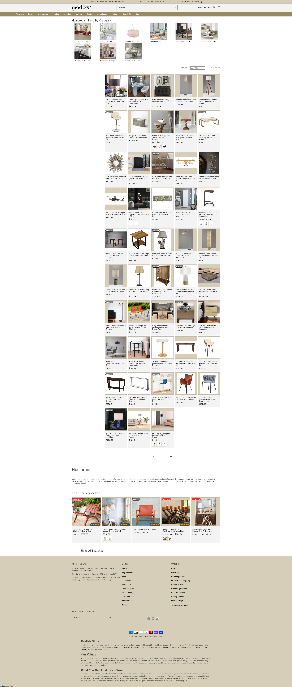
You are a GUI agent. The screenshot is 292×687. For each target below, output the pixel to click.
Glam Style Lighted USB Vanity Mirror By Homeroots (138, 101)
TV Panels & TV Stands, (169, 647)
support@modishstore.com (87, 580)
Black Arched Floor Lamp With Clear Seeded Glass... (116, 327)
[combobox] (146, 7)
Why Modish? (127, 572)
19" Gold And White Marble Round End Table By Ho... (162, 363)
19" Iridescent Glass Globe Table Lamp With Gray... (115, 101)
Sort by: (184, 68)
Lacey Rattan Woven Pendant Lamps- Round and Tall (114, 530)
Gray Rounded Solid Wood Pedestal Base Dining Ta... (160, 327)
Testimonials (127, 581)
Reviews (125, 605)
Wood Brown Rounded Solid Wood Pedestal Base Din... (184, 137)
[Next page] (177, 456)
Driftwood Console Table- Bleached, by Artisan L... (202, 530)
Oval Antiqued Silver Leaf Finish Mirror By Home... (116, 177)
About (124, 568)
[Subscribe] (110, 617)
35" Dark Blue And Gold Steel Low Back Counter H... (161, 399)
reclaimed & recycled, (122, 647)
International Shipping (180, 581)
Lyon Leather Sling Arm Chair (144, 529)
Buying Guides (177, 597)
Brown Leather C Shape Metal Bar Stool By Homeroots (208, 214)
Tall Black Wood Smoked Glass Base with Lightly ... (116, 290)
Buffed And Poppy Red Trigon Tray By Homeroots (161, 137)
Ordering (175, 572)
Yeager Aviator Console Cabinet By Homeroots (138, 136)
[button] (219, 7)
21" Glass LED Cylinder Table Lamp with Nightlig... (115, 435)
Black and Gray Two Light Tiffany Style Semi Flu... (186, 326)
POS (144, 636)
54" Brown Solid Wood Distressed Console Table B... (186, 363)
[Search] (174, 7)
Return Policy (177, 585)
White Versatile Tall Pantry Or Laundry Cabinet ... (183, 214)
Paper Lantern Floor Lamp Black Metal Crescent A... (183, 255)
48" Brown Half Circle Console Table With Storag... (114, 399)
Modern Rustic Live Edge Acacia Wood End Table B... (139, 255)
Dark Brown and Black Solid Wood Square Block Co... (209, 291)
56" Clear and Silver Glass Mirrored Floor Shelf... (137, 399)
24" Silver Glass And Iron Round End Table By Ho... (162, 177)
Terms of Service (129, 597)
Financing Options (179, 589)
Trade (199, 8)
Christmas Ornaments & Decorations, (145, 647)
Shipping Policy (178, 576)
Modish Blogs (177, 601)
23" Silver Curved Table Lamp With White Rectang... (138, 435)
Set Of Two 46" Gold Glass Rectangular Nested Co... (207, 137)
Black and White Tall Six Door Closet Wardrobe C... (138, 178)
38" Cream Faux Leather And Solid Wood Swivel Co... (208, 363)
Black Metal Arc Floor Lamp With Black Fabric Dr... (115, 363)
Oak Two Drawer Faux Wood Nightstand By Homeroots (207, 327)
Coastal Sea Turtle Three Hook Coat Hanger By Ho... (162, 214)
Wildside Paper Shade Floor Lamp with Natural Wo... (208, 255)
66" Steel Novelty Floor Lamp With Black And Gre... (161, 435)
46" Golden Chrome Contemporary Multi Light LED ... (139, 214)
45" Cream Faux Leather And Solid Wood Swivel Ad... (115, 137)
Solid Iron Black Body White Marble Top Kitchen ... (162, 101)
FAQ (173, 568)
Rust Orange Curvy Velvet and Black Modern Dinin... (186, 398)
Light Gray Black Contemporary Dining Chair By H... (207, 399)
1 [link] (147, 457)
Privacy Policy (127, 601)
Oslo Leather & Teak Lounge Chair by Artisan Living (84, 530)
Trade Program (128, 589)
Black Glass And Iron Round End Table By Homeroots (137, 363)
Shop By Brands (178, 593)
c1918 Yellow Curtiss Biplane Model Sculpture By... (185, 178)
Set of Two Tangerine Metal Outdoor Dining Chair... (137, 327)
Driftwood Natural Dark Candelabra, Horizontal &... (173, 530)
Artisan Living (127, 593)
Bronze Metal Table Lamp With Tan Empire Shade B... (139, 291)
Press (124, 576)
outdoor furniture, (91, 647)
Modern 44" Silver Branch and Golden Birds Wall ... (209, 177)
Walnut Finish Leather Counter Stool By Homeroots (114, 255)
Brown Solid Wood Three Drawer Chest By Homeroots (162, 291)
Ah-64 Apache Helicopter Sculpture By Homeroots (115, 213)
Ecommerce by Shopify (156, 636)
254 (171, 457)
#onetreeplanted (87, 570)
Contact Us (207, 8)
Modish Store (139, 636)
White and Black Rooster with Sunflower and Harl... (162, 254)
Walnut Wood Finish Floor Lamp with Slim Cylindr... (186, 100)
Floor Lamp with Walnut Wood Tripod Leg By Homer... (208, 101)
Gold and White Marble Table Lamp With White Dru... (185, 291)
